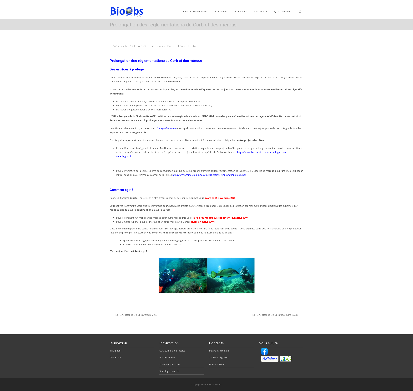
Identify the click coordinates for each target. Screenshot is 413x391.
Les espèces (220, 11)
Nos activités (260, 11)
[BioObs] (124, 10)
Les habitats (240, 11)
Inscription (115, 350)
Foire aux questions (169, 364)
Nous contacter (217, 364)
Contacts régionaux (219, 357)
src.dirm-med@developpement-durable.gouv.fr (221, 217)
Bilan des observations (195, 11)
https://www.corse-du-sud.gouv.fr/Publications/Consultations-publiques (209, 174)
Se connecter (284, 11)
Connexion (115, 357)
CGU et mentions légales (172, 350)
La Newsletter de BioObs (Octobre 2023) (135, 314)
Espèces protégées (164, 46)
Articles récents (167, 357)
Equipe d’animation (219, 350)
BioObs (144, 46)
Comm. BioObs (188, 46)
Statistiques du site (169, 371)
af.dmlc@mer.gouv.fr (203, 221)
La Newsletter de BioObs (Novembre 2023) (276, 314)
